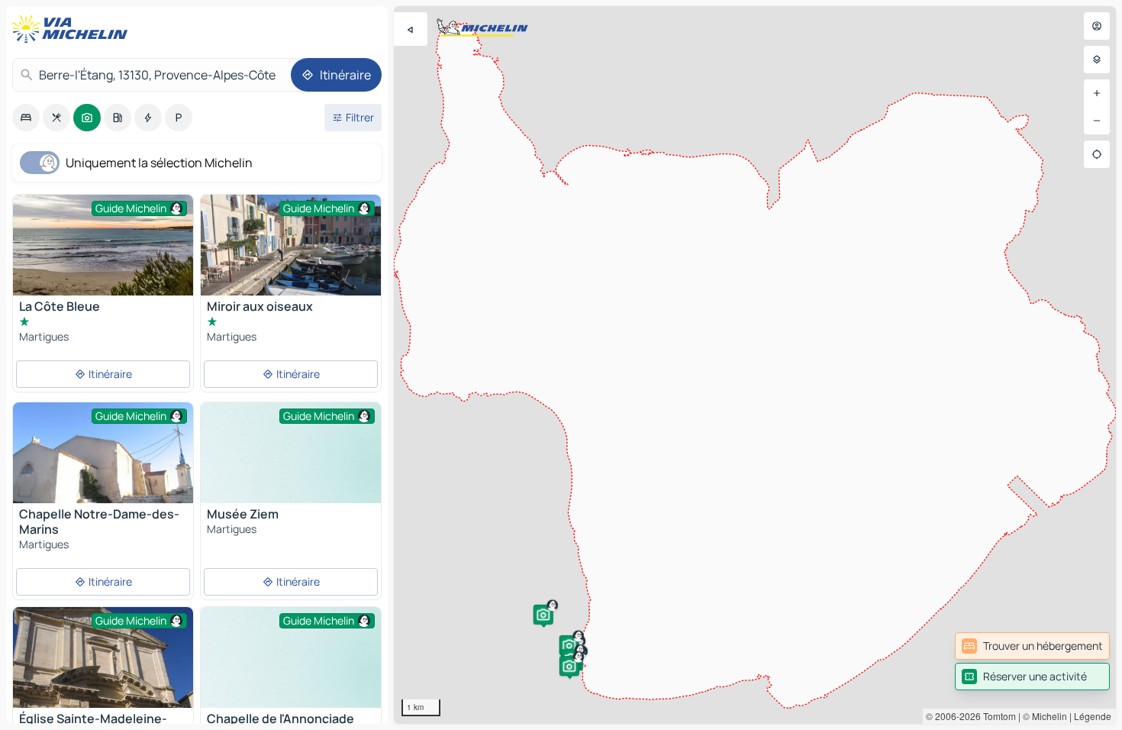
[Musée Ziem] (291, 470)
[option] (26, 117)
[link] (1032, 646)
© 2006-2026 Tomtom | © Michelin (996, 715)
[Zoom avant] (1097, 93)
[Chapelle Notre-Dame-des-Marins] (103, 470)
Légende (1092, 715)
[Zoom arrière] (1097, 120)
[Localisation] (1097, 154)
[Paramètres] (1097, 59)
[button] (543, 615)
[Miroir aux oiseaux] (291, 262)
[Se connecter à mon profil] (1097, 26)
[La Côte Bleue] (103, 245)
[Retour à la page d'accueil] (73, 29)
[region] (755, 365)
